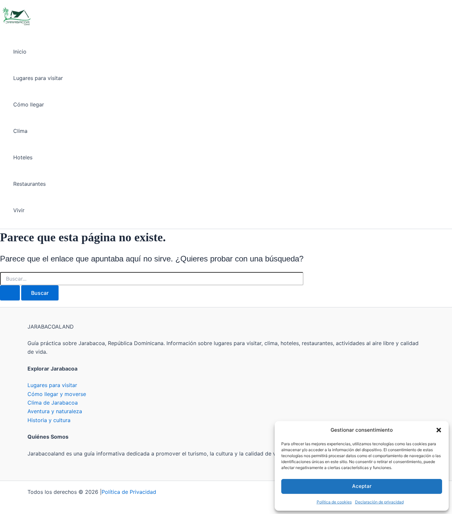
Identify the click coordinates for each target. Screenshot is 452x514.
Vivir (18, 210)
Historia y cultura (48, 420)
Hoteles (22, 157)
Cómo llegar (28, 104)
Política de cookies (334, 501)
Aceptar (362, 486)
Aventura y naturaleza (54, 411)
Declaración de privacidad (379, 501)
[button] (438, 430)
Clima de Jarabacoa (52, 402)
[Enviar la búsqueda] (10, 292)
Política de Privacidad (129, 492)
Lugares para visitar (38, 78)
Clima (20, 131)
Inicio (19, 51)
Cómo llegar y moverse (56, 394)
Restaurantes (29, 183)
